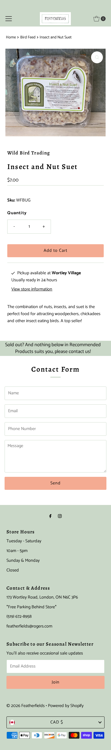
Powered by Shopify (66, 705)
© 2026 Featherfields (25, 705)
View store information (31, 289)
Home (11, 37)
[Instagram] (60, 516)
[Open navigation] (8, 18)
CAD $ (56, 722)
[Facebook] (50, 516)
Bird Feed (28, 37)
